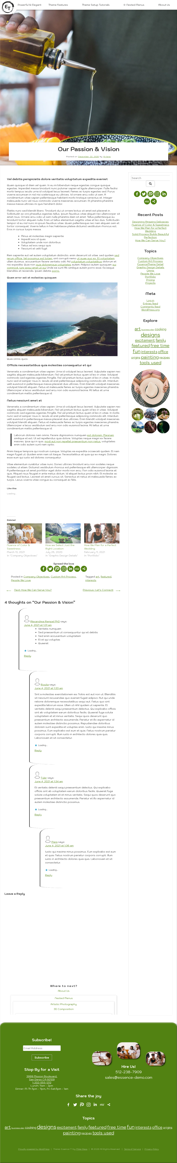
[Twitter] (50, 569)
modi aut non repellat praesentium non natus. (73, 441)
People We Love (21, 580)
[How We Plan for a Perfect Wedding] (101, 533)
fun (137, 351)
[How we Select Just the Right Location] (63, 533)
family (161, 340)
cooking (160, 329)
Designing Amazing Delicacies (150, 221)
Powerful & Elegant (29, 4)
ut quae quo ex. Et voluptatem (96, 258)
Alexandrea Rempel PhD (45, 621)
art (97, 576)
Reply (27, 655)
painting (150, 357)
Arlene (107, 156)
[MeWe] (77, 569)
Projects (150, 283)
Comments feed (150, 306)
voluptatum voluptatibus (86, 261)
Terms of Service (132, 1149)
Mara (54, 842)
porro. (56, 270)
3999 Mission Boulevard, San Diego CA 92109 (41, 1078)
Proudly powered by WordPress (33, 1149)
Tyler (44, 777)
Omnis (150, 270)
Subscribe (42, 1057)
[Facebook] (43, 569)
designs (150, 334)
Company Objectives (36, 576)
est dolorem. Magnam (100, 435)
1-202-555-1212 (41, 1082)
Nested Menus (135, 4)
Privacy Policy (152, 1149)
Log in (150, 300)
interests (90, 580)
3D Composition (64, 1009)
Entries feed (150, 303)
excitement (145, 340)
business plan (147, 329)
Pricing (150, 279)
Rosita (45, 684)
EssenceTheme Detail (150, 264)
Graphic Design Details (150, 267)
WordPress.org (150, 309)
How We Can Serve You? (150, 240)
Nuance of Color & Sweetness (150, 224)
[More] (84, 569)
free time (159, 345)
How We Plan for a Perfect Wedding (150, 229)
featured (106, 576)
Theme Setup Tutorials (96, 4)
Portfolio (150, 276)
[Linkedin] (70, 569)
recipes (164, 357)
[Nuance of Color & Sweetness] (24, 533)
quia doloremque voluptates (53, 264)
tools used (150, 362)
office (163, 351)
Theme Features (58, 4)
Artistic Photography (64, 1004)
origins (135, 357)
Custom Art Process (63, 576)
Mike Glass (81, 1149)
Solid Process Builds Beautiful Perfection (150, 236)
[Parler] (57, 569)
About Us (164, 4)
